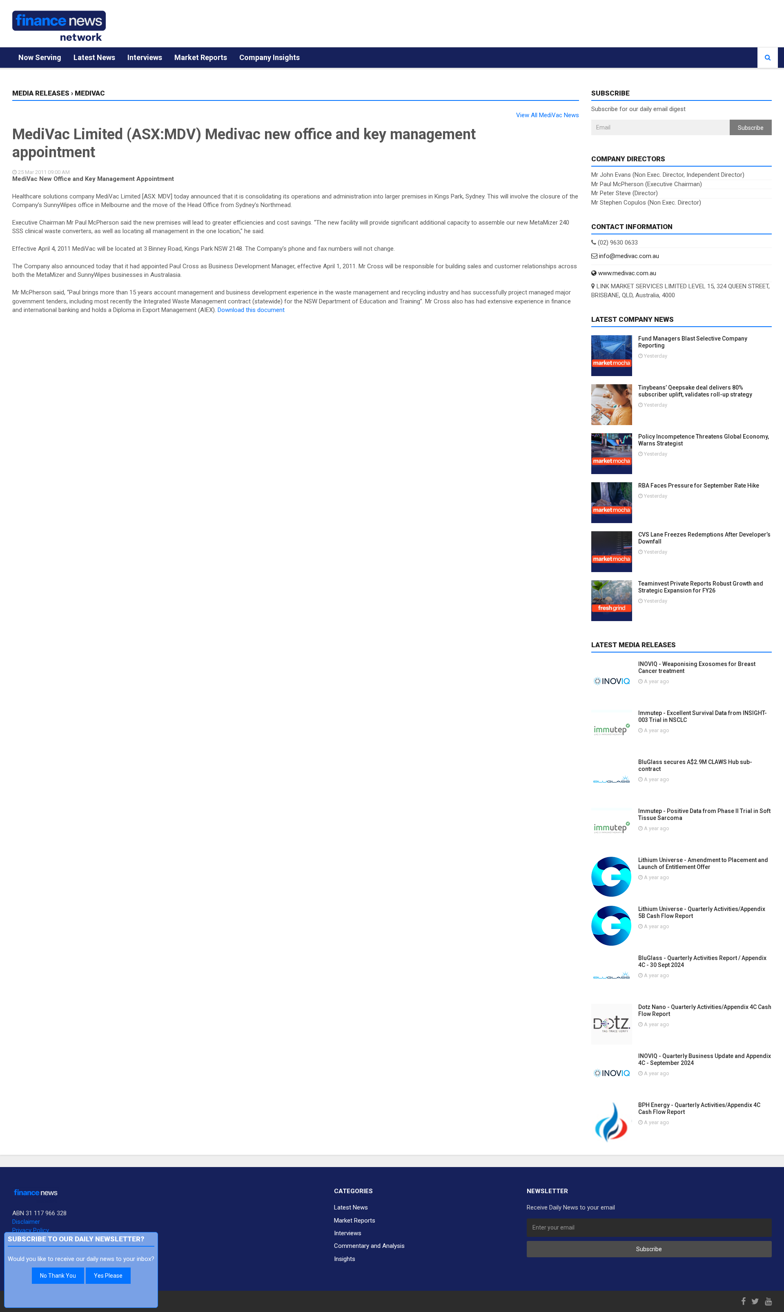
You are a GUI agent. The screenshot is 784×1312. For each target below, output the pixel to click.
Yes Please (108, 1275)
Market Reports (200, 57)
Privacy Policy (30, 1230)
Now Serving (39, 57)
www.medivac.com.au (626, 273)
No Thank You (58, 1275)
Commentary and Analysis (369, 1246)
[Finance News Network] (59, 26)
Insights (344, 1259)
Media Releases (40, 93)
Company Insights (269, 57)
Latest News (94, 57)
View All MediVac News (547, 115)
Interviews (144, 57)
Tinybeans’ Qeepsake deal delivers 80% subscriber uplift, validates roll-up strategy (695, 391)
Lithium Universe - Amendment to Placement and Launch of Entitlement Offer (703, 863)
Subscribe (751, 128)
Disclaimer (26, 1221)
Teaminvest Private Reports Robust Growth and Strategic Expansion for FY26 (700, 587)
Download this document (251, 310)
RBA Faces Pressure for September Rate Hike (698, 485)
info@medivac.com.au (628, 256)
